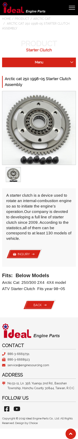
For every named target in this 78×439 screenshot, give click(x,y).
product (22, 18)
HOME (6, 18)
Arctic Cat (42, 18)
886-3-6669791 (18, 354)
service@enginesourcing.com (28, 365)
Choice (33, 423)
